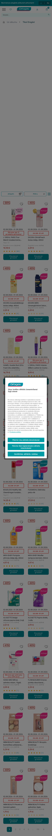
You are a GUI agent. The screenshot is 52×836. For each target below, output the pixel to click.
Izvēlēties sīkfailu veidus (26, 454)
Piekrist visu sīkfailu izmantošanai (26, 440)
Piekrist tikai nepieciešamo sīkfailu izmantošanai (26, 447)
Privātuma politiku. (15, 432)
